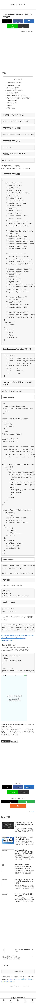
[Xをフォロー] (9, 801)
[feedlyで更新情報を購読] (26, 801)
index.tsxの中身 (12, 100)
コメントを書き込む (18, 971)
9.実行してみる (11, 108)
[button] (23, 26)
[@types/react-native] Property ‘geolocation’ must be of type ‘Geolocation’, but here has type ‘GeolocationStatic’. (17, 638)
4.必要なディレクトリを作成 (15, 90)
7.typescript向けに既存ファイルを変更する (18, 98)
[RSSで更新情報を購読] (18, 806)
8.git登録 (9, 105)
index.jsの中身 (12, 103)
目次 (15, 79)
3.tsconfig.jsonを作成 (13, 88)
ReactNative (6, 741)
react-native (15, 741)
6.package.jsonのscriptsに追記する (16, 95)
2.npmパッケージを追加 (13, 85)
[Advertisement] (18, 52)
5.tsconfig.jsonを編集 (13, 93)
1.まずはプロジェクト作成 (14, 82)
